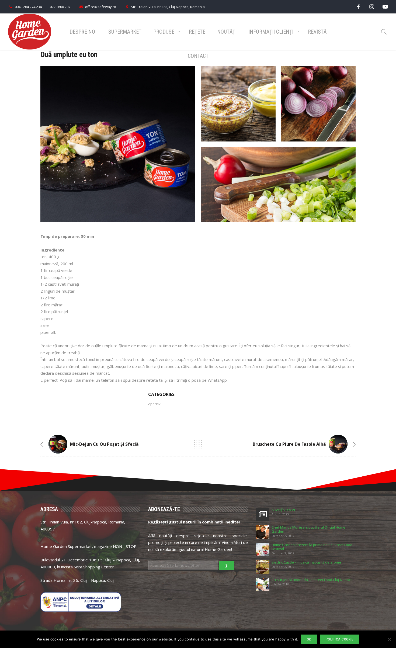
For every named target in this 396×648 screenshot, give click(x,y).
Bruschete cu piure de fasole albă (289, 444)
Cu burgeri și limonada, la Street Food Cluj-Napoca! (312, 580)
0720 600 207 (60, 6)
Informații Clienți (270, 32)
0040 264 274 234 (28, 6)
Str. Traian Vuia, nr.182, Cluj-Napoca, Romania (168, 6)
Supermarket (124, 32)
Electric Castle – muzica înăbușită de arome (306, 562)
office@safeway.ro (100, 6)
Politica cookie (339, 639)
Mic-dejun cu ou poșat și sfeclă (104, 444)
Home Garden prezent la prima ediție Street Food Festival (312, 547)
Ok (309, 639)
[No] (389, 639)
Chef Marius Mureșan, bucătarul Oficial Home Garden (308, 529)
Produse (163, 32)
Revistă (317, 32)
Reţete (197, 32)
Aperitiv (154, 403)
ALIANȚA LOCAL (284, 510)
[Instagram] (371, 6)
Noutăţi (227, 32)
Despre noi (83, 32)
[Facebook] (358, 6)
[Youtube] (385, 6)
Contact (198, 56)
